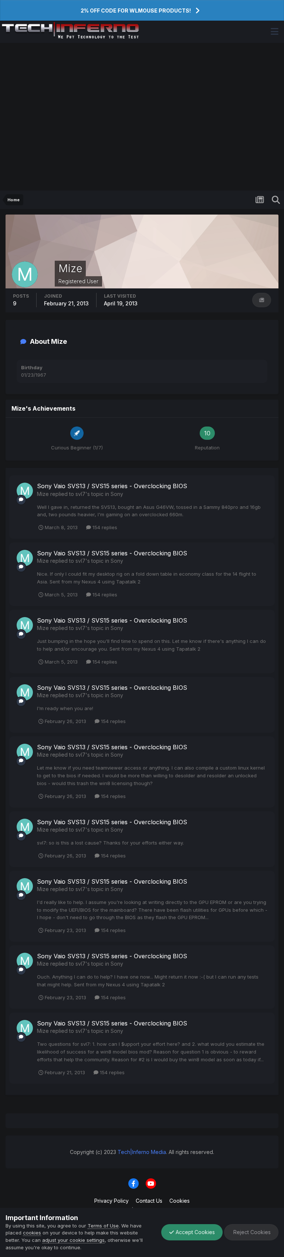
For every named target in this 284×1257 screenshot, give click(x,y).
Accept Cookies (194, 1232)
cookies (32, 1233)
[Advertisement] (142, 116)
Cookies (179, 1201)
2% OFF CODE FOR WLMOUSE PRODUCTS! (136, 10)
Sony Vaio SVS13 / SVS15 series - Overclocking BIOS (112, 486)
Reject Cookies (251, 1232)
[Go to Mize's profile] (25, 491)
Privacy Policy (111, 1201)
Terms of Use (103, 1226)
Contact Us (149, 1201)
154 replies (104, 527)
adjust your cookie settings (73, 1240)
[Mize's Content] (261, 300)
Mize (43, 494)
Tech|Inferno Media (142, 1152)
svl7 (80, 494)
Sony (117, 494)
